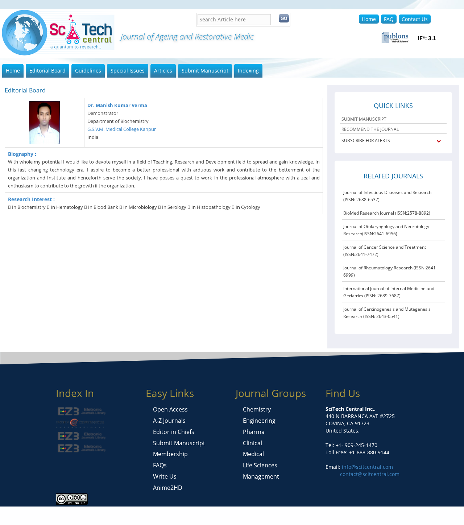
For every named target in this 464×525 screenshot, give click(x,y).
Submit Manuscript (205, 70)
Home (369, 19)
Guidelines (88, 70)
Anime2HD (167, 488)
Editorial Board (47, 70)
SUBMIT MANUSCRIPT (363, 119)
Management (261, 476)
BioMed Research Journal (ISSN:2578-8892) (386, 213)
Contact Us (415, 19)
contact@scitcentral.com (369, 474)
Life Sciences (260, 465)
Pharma (254, 432)
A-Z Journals (169, 421)
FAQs (160, 465)
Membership (170, 454)
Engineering (259, 421)
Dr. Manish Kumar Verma (117, 105)
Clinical (252, 443)
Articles (163, 70)
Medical (253, 454)
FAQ (389, 19)
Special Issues (128, 70)
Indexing (248, 70)
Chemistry (257, 409)
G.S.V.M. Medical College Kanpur (121, 129)
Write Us (165, 476)
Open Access (170, 409)
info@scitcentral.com (366, 466)
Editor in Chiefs (173, 432)
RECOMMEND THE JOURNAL (370, 129)
